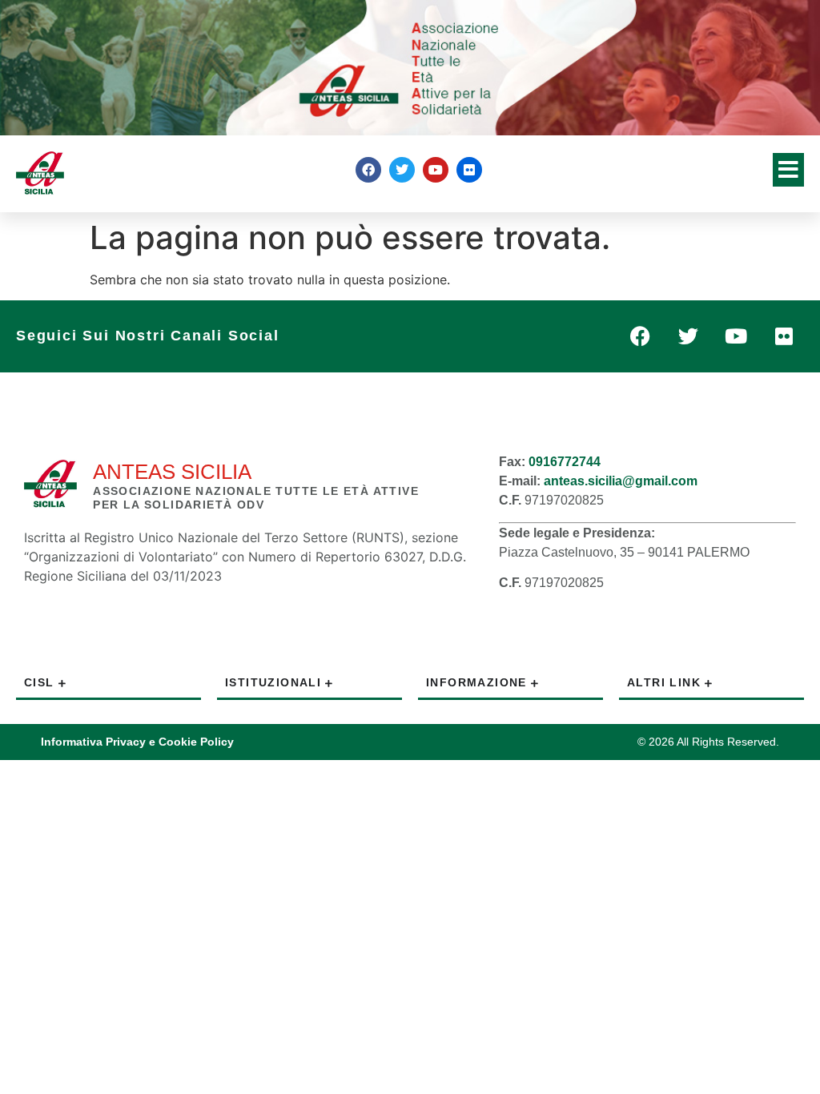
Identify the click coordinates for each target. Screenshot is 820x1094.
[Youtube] (435, 170)
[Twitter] (402, 170)
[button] (788, 170)
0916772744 (565, 462)
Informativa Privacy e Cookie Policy (137, 741)
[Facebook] (368, 170)
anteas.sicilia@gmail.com (620, 481)
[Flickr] (469, 170)
